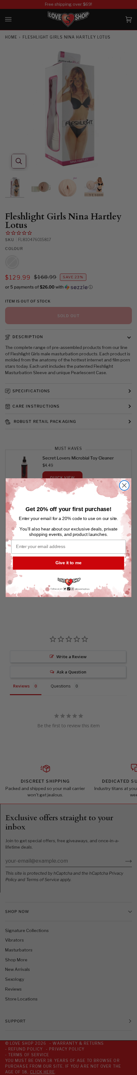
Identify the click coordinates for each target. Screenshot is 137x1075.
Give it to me (68, 562)
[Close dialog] (124, 485)
